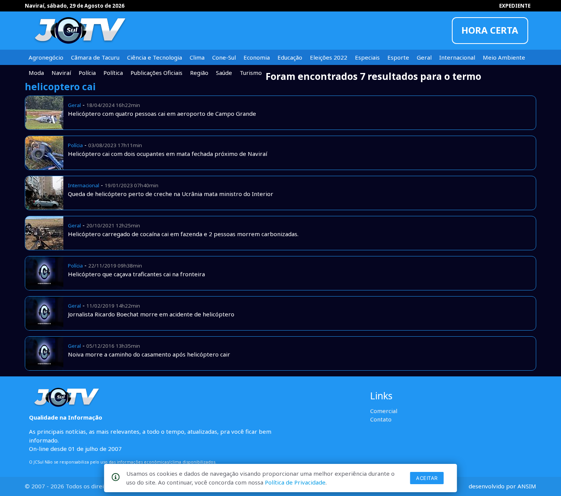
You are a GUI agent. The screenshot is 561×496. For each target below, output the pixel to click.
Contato (381, 419)
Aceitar (427, 478)
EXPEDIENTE (514, 5)
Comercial (383, 411)
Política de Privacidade (295, 482)
